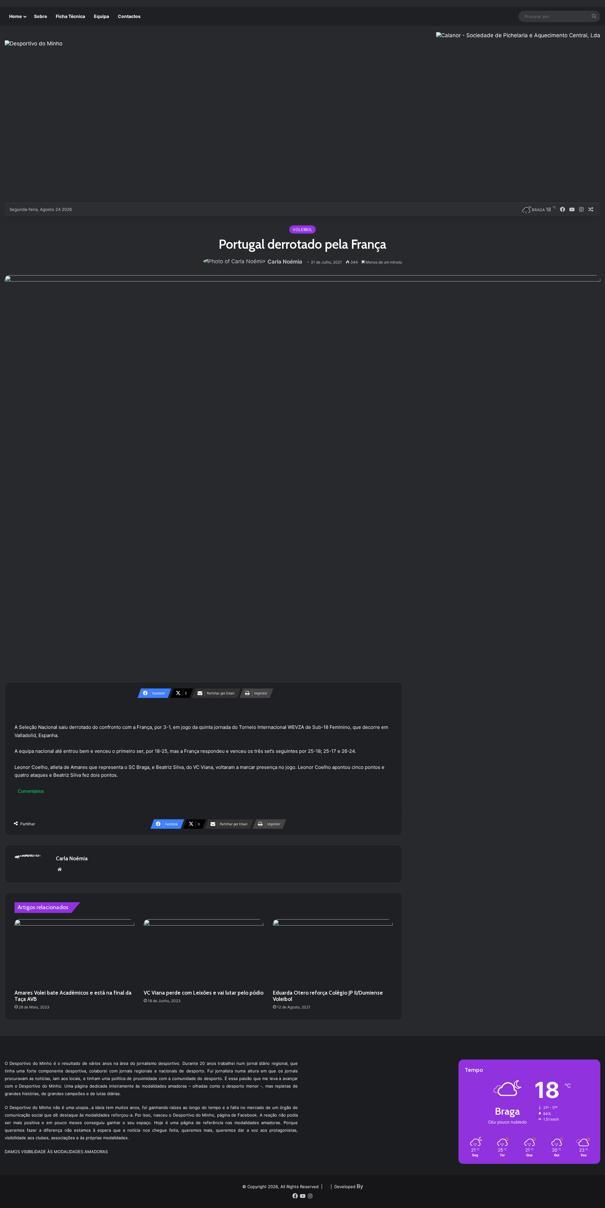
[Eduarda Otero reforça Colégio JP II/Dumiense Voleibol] (333, 953)
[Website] (59, 869)
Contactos (129, 16)
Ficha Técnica (70, 16)
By (360, 1186)
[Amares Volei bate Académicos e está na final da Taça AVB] (74, 953)
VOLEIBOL (302, 229)
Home (15, 16)
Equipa (101, 16)
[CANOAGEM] (82, 209)
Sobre (40, 16)
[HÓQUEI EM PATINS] (144, 209)
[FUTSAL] (113, 209)
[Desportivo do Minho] (33, 43)
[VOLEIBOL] (123, 209)
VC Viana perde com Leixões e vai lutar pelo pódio (203, 993)
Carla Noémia (285, 261)
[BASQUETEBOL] (92, 209)
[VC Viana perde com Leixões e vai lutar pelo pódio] (203, 953)
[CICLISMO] (102, 209)
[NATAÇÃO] (134, 209)
